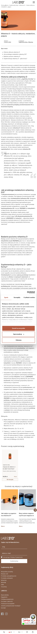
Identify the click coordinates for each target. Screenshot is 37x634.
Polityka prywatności (7, 599)
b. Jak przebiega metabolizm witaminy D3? (14, 54)
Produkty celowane (7, 578)
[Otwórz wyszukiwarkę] (4, 632)
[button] (34, 2)
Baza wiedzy (5, 595)
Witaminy (30, 42)
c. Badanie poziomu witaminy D (11, 56)
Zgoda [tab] (6, 297)
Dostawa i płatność (7, 601)
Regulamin (4, 597)
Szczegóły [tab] (17, 297)
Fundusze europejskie (7, 603)
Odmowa (18, 340)
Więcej (15, 476)
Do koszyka (10, 479)
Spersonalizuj (17, 334)
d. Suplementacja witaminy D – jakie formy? (14, 58)
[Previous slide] (2, 464)
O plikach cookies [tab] (29, 297)
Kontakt (3, 608)
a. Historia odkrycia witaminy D (11, 52)
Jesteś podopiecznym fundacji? (10, 606)
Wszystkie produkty (7, 571)
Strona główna (4, 5)
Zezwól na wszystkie (18, 328)
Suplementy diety (13, 5)
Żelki (2, 584)
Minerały (3, 582)
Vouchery (4, 587)
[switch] (33, 622)
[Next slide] (34, 464)
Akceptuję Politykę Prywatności (13, 557)
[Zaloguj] (27, 632)
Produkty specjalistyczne (8, 576)
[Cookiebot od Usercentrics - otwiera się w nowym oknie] (27, 292)
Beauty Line (4, 574)
